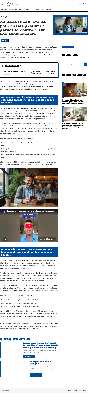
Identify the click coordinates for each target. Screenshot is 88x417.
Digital (4, 40)
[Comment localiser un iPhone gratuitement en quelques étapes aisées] (75, 90)
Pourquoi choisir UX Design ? (40, 363)
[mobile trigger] (3, 4)
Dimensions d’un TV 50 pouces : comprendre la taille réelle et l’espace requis (72, 126)
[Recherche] (80, 4)
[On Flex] (12, 4)
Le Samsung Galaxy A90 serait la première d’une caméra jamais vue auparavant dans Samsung (40, 345)
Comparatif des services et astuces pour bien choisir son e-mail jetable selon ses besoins (43, 72)
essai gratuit (33, 111)
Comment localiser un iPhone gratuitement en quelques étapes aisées (73, 101)
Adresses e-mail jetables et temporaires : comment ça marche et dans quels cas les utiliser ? (15, 73)
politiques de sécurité (37, 86)
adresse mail (25, 108)
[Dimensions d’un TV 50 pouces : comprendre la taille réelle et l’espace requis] (75, 114)
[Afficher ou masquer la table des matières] (38, 66)
